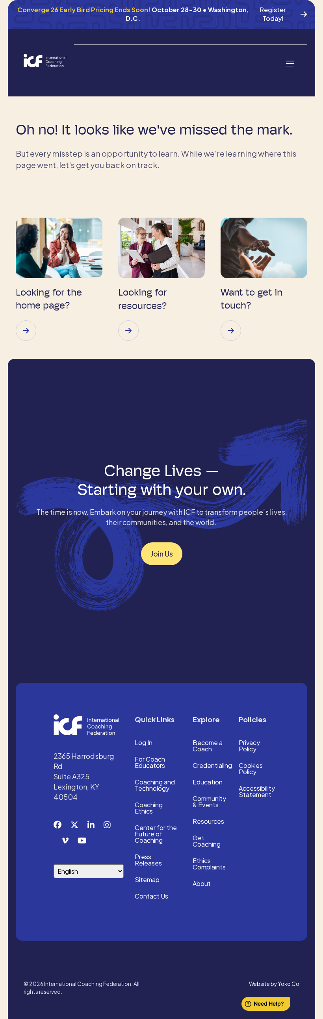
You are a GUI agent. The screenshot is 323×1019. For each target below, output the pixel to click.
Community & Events (209, 802)
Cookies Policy (251, 769)
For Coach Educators (150, 762)
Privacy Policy (249, 746)
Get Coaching (207, 841)
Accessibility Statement (257, 792)
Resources (208, 821)
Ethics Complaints (209, 864)
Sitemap (147, 880)
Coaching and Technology (155, 785)
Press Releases (148, 860)
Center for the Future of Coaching (156, 834)
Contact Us (151, 896)
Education (208, 782)
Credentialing (212, 765)
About (202, 884)
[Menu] (289, 63)
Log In (143, 743)
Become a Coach (208, 746)
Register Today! (273, 14)
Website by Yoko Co (274, 983)
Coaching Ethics (149, 808)
